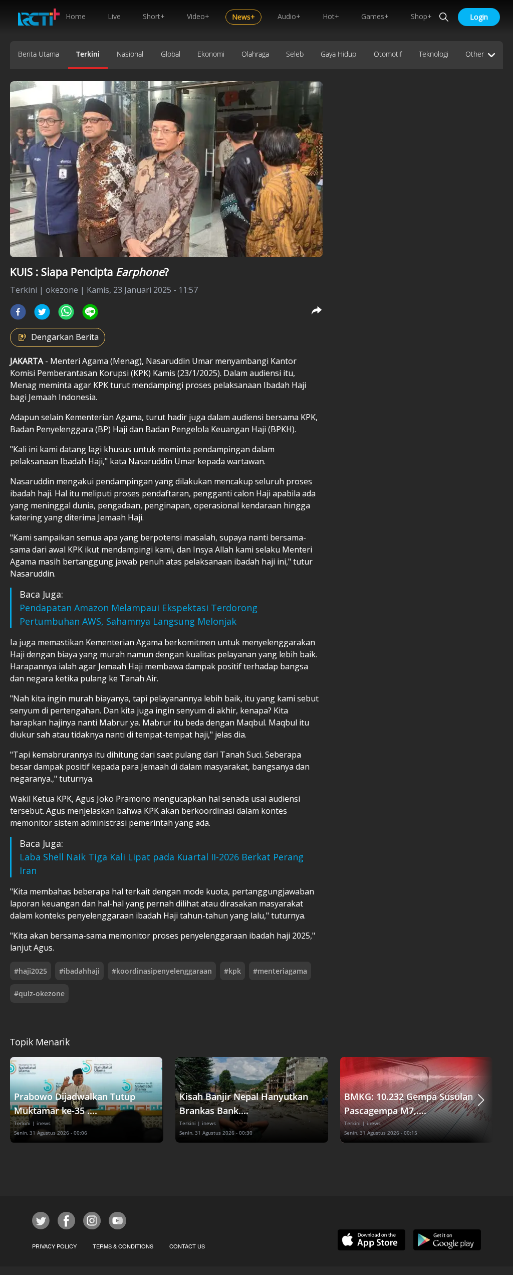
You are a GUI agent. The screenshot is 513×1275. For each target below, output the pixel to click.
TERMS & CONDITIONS (123, 1246)
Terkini (88, 54)
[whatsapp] (66, 312)
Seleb (295, 54)
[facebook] (18, 312)
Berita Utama (38, 54)
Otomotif (388, 54)
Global (170, 54)
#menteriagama (280, 971)
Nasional (130, 54)
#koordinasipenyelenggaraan (162, 971)
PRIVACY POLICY (54, 1246)
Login (479, 17)
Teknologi (433, 54)
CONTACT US (187, 1246)
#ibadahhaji (79, 971)
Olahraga (255, 54)
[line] (90, 312)
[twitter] (42, 312)
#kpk (232, 971)
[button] (480, 1100)
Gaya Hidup (338, 54)
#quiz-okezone (39, 993)
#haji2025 (30, 971)
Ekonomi (210, 54)
